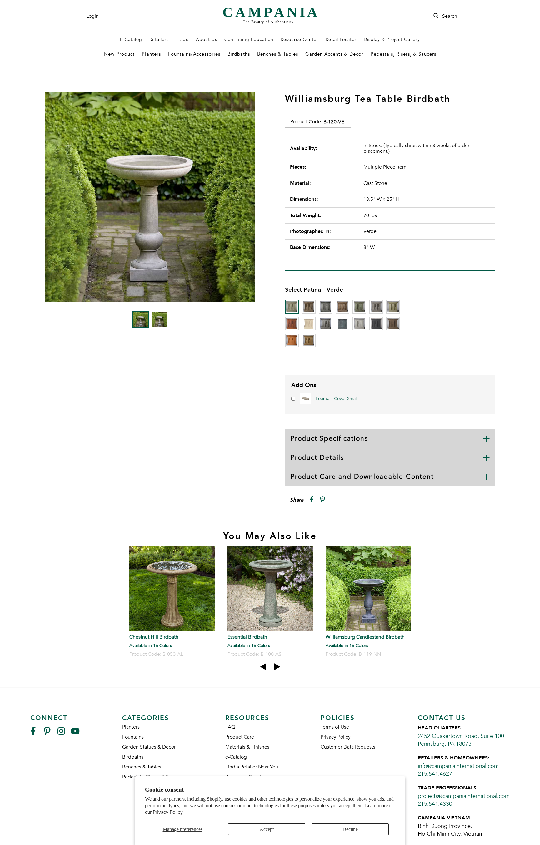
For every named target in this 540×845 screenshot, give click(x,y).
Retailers (159, 39)
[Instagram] (61, 734)
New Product (119, 54)
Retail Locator (341, 39)
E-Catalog (131, 39)
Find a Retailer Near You (251, 766)
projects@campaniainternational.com (464, 796)
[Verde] (292, 307)
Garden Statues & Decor (149, 747)
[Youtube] (75, 734)
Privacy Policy (168, 812)
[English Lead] (376, 307)
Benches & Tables (277, 54)
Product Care (239, 737)
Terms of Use (335, 727)
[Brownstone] (342, 307)
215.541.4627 (435, 774)
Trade (182, 39)
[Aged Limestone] (309, 307)
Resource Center (299, 39)
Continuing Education (248, 39)
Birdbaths (239, 54)
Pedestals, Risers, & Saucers (403, 54)
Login (92, 16)
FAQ (230, 727)
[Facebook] (33, 734)
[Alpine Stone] (325, 307)
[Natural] (359, 323)
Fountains (133, 737)
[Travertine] (309, 340)
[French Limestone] (309, 323)
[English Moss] (393, 307)
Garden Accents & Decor (334, 54)
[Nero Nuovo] (376, 323)
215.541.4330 (435, 804)
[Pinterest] (47, 734)
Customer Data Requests (348, 747)
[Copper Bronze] (359, 307)
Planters (151, 54)
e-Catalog (236, 757)
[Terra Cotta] (292, 340)
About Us (206, 39)
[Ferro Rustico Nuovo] (292, 323)
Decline (350, 829)
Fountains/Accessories (194, 54)
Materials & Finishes (247, 747)
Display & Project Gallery (392, 39)
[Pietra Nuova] (393, 323)
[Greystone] (325, 323)
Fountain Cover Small (337, 399)
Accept (267, 829)
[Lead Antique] (342, 323)
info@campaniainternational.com (458, 766)
